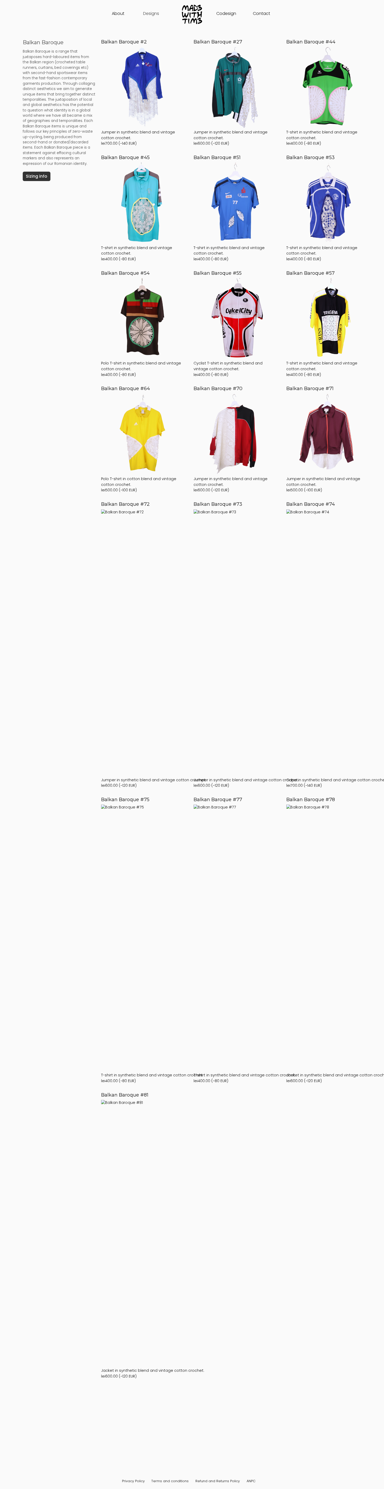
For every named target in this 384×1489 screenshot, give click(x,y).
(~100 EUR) (138, 439)
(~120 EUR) (230, 92)
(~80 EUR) (321, 92)
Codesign (226, 13)
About (118, 13)
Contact (261, 13)
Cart (290, 13)
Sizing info (36, 176)
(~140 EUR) (138, 92)
